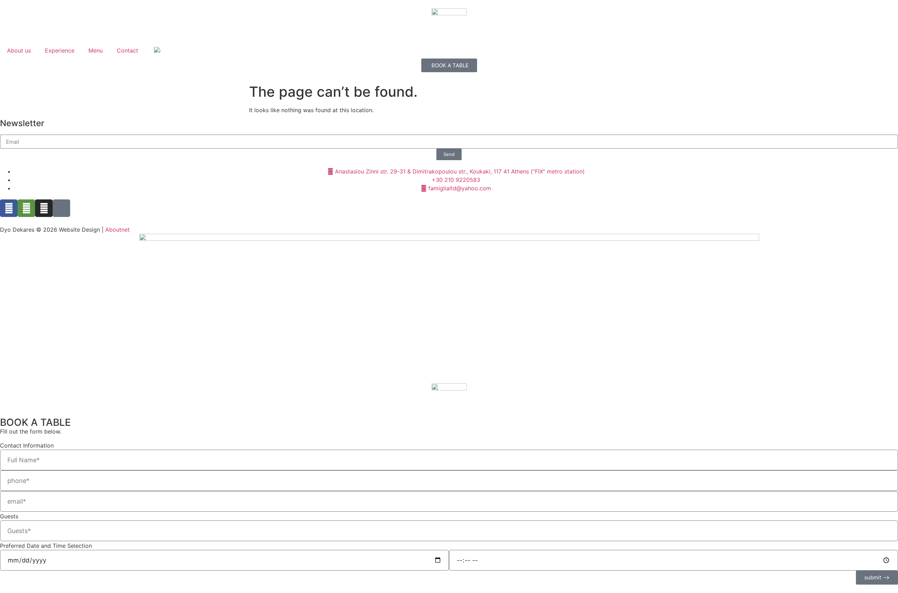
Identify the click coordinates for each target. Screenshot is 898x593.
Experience (59, 50)
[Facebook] (9, 208)
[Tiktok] (61, 208)
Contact (127, 50)
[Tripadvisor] (26, 208)
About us (19, 50)
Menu (95, 50)
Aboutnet (117, 229)
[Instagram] (44, 208)
